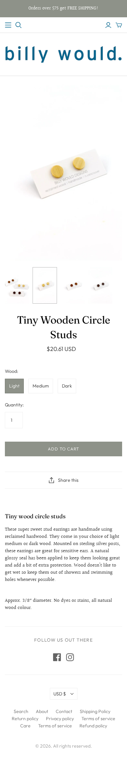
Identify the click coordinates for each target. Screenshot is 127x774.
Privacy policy (60, 718)
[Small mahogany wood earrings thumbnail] (72, 285)
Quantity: (14, 405)
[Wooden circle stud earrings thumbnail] (17, 285)
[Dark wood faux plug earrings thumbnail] (100, 285)
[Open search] (18, 25)
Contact (64, 711)
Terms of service (98, 718)
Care (25, 726)
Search (21, 711)
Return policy (25, 718)
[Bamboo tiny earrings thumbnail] (45, 285)
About (42, 711)
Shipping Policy (95, 711)
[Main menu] (8, 25)
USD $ (59, 694)
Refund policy (93, 726)
